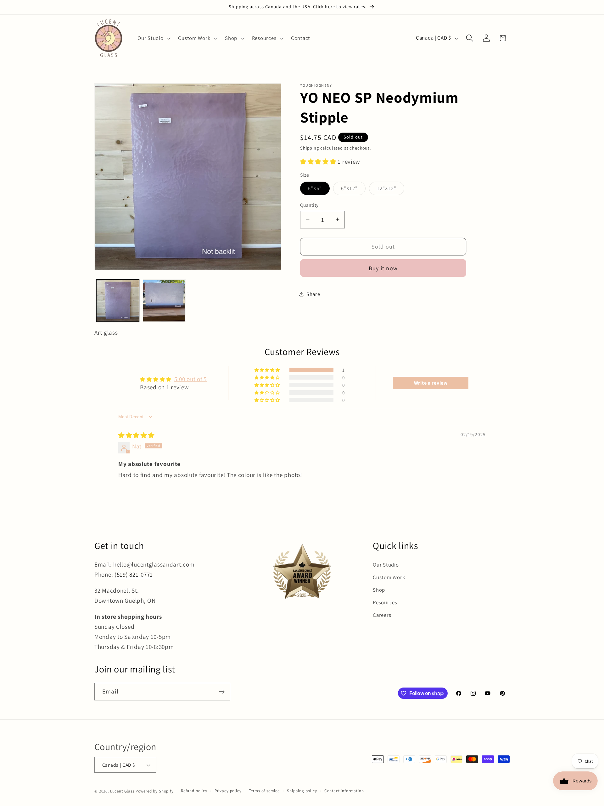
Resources (385, 602)
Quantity (309, 205)
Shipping (309, 148)
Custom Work (389, 577)
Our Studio (386, 564)
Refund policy (194, 790)
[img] (136, 435)
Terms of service (264, 790)
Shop (379, 589)
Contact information (344, 790)
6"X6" (319, 189)
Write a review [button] (431, 383)
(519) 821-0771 (134, 574)
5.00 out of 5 (190, 379)
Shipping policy (302, 790)
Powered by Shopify (155, 791)
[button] (153, 38)
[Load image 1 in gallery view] (117, 300)
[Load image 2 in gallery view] (164, 300)
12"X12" (390, 189)
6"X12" (353, 189)
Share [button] (313, 294)
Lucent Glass (122, 791)
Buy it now (383, 267)
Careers (382, 614)
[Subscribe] (221, 691)
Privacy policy (228, 790)
